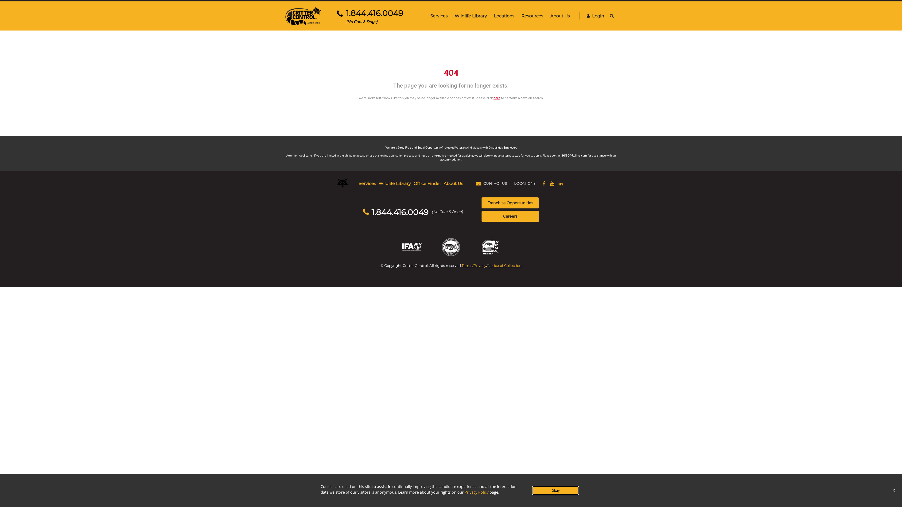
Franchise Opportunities (510, 202)
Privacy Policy (477, 492)
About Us (560, 16)
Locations (504, 16)
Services (439, 16)
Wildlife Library (471, 16)
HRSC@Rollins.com (574, 155)
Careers (510, 216)
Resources (532, 16)
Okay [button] (556, 490)
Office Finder (427, 183)
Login (598, 16)
